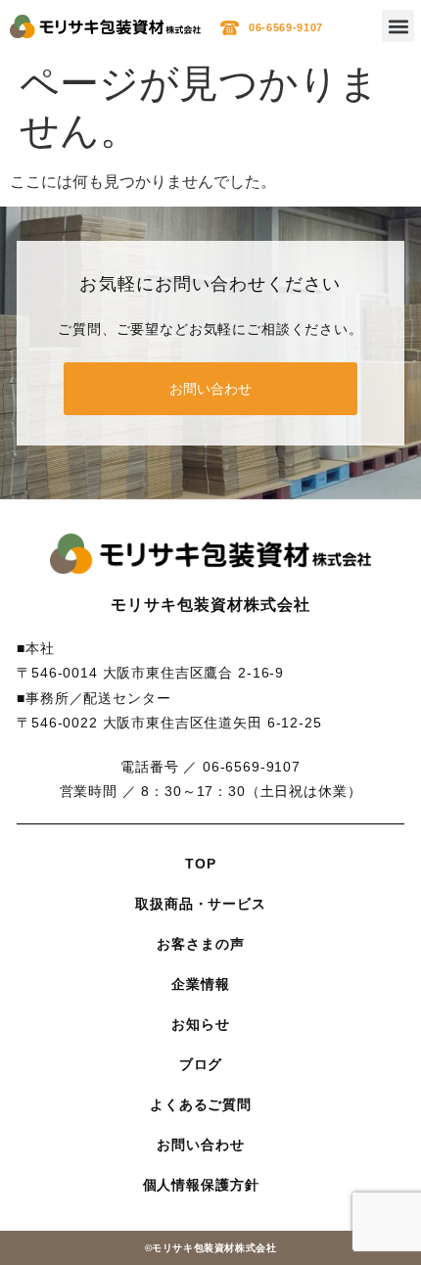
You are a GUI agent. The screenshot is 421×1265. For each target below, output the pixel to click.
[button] (398, 26)
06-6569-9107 (286, 27)
